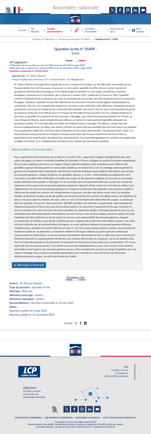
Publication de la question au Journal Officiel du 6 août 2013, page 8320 (47, 65)
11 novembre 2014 (43, 315)
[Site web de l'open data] (75, 393)
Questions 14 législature (43, 39)
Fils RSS (102, 424)
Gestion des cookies (114, 424)
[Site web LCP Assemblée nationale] (75, 372)
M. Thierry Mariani (31, 283)
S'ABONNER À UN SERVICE (87, 418)
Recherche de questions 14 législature (75, 39)
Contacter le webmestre (87, 424)
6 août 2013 (40, 311)
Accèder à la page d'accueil (75, 18)
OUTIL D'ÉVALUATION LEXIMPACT (118, 418)
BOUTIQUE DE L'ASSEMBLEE (28, 418)
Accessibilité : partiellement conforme (59, 424)
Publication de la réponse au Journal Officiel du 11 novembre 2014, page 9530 (50, 68)
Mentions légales (35, 424)
